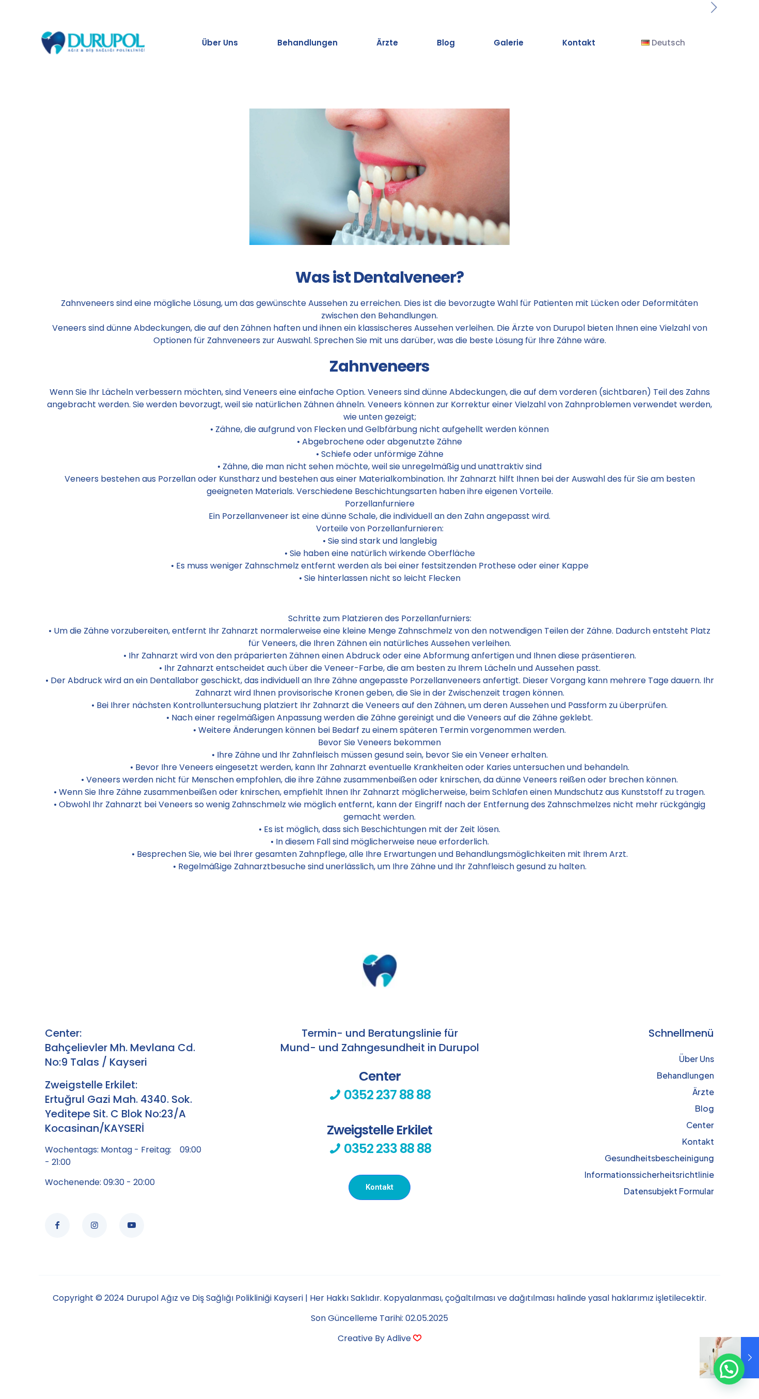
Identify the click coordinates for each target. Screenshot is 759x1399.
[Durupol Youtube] (131, 1225)
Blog (704, 1108)
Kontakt (698, 1141)
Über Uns (696, 1058)
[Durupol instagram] (94, 1225)
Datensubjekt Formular (669, 1191)
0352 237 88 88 (386, 1085)
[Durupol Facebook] (57, 1225)
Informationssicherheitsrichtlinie (649, 1174)
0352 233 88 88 (379, 1139)
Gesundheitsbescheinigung (659, 1157)
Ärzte (703, 1091)
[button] (729, 1369)
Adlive (399, 1338)
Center (700, 1124)
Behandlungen (685, 1075)
